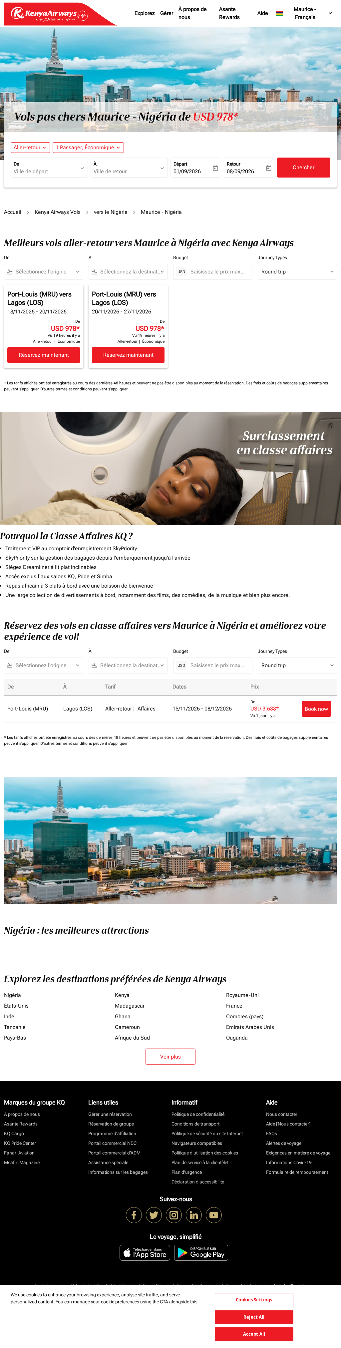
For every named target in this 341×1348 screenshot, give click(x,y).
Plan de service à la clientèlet (199, 1162)
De (16, 164)
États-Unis (16, 1006)
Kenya (122, 995)
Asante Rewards (229, 13)
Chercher (303, 167)
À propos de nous (192, 13)
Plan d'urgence (186, 1172)
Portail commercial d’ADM (114, 1152)
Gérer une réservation (110, 1114)
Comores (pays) (244, 1016)
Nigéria (12, 995)
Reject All (253, 1317)
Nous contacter (281, 1114)
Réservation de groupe (111, 1123)
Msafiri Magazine (22, 1162)
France (234, 1006)
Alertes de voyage (283, 1143)
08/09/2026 (240, 171)
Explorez (145, 13)
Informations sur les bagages (118, 1172)
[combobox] (46, 172)
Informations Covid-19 (289, 1162)
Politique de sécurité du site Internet (207, 1133)
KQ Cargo (14, 1133)
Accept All (254, 1334)
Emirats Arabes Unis (250, 1027)
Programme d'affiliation (112, 1133)
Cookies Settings (254, 1300)
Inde (9, 1016)
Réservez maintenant (44, 355)
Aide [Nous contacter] (288, 1123)
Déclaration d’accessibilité (197, 1181)
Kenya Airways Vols (58, 212)
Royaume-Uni (242, 995)
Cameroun (127, 1027)
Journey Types (272, 257)
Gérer (166, 13)
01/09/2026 (187, 171)
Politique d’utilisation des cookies (204, 1152)
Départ (180, 164)
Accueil (12, 212)
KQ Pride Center (20, 1143)
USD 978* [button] (215, 117)
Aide (262, 13)
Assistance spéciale (108, 1162)
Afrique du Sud (132, 1038)
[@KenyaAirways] (154, 1215)
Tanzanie (15, 1027)
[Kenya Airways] (134, 1215)
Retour (233, 164)
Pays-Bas (15, 1038)
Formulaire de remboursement (297, 1172)
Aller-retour (27, 147)
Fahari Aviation (19, 1152)
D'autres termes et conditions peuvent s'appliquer (84, 389)
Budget (180, 257)
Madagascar (130, 1006)
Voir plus (170, 1057)
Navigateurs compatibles (196, 1143)
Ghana (123, 1016)
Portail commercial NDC (112, 1143)
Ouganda (237, 1038)
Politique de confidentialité (197, 1114)
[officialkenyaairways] (174, 1215)
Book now (316, 709)
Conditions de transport (195, 1123)
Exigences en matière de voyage (298, 1152)
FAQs (271, 1133)
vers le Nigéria (111, 212)
